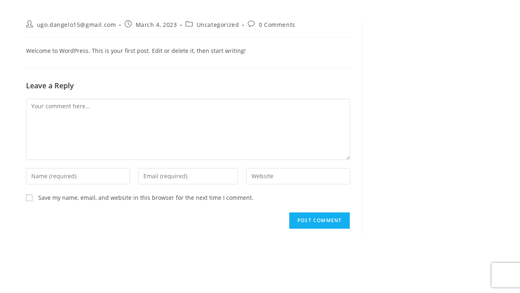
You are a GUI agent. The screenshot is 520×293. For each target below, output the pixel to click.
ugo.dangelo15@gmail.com (76, 24)
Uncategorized (218, 24)
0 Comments (277, 24)
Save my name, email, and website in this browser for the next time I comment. (146, 197)
